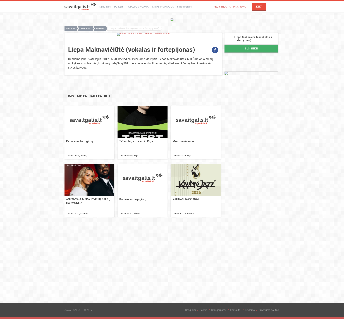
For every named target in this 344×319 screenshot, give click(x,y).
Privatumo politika (269, 310)
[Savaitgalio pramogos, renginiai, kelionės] (80, 6)
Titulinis (70, 28)
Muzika (100, 28)
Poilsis (119, 6)
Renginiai (105, 6)
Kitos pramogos (163, 6)
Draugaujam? (218, 310)
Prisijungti (240, 6)
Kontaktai (235, 310)
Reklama (250, 310)
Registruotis (222, 6)
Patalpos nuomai (138, 6)
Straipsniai (184, 6)
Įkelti (258, 6)
